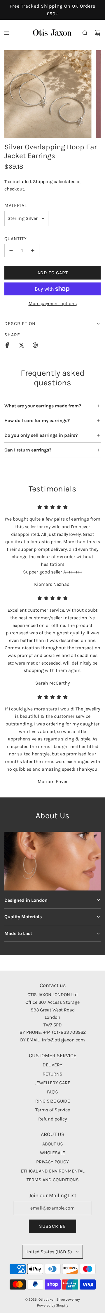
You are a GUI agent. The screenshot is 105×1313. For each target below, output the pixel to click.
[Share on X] (21, 346)
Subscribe (52, 1226)
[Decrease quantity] (11, 250)
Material (15, 205)
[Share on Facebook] (7, 346)
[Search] (84, 32)
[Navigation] (6, 32)
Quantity (15, 238)
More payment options (53, 303)
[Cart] (97, 32)
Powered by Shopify (52, 1305)
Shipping (43, 181)
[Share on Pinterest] (35, 346)
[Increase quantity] (32, 250)
